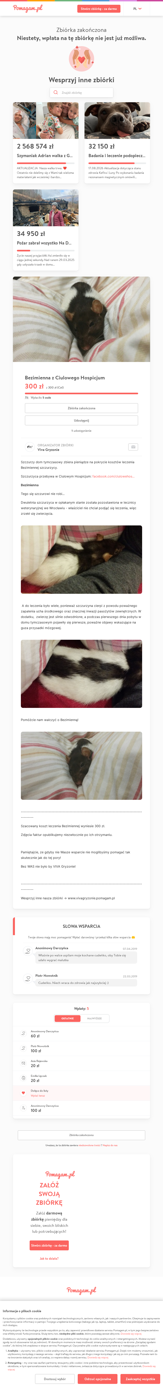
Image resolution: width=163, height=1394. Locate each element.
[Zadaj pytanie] (133, 447)
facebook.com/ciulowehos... (113, 476)
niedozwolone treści (89, 1145)
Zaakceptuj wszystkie (140, 1379)
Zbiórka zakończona (81, 408)
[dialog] (81, 1347)
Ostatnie (67, 1018)
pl (135, 9)
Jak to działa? (49, 1258)
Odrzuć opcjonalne (97, 1379)
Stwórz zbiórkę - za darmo (99, 9)
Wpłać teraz (38, 1095)
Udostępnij (81, 420)
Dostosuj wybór (55, 1379)
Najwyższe (94, 1018)
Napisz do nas (110, 1145)
